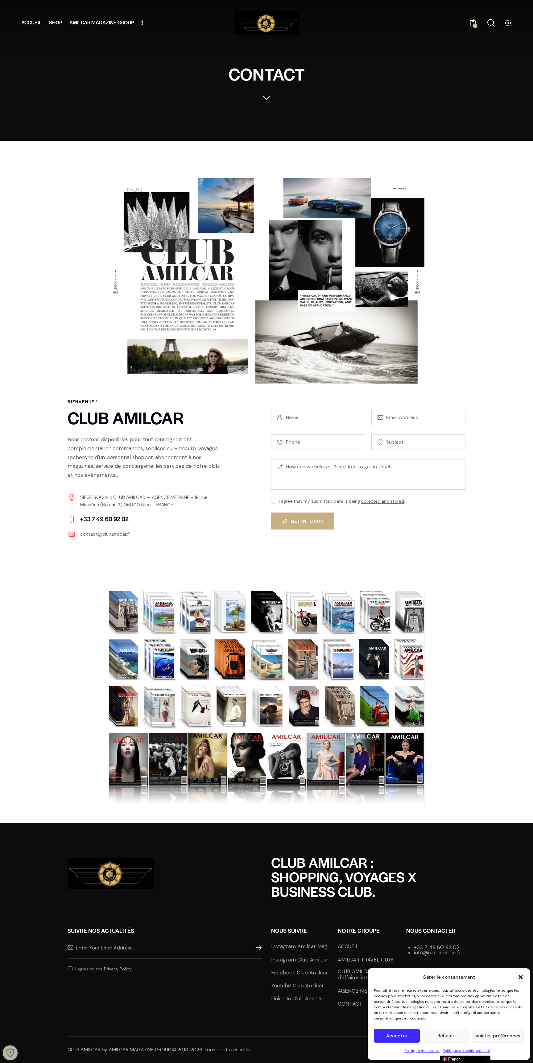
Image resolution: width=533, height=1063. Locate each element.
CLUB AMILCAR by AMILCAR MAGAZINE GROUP (119, 1049)
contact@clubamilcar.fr (105, 534)
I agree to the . (104, 969)
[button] (521, 977)
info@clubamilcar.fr (437, 952)
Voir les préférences (497, 1036)
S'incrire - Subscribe (257, 948)
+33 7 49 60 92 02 (436, 947)
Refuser (445, 1036)
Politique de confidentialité (466, 1050)
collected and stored (382, 501)
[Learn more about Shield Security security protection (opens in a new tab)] (10, 1052)
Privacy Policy (118, 969)
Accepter (396, 1036)
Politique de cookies (422, 1050)
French (454, 1059)
